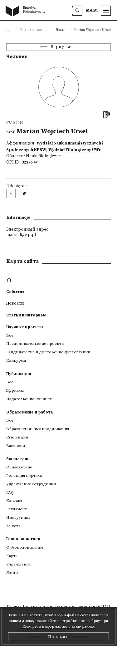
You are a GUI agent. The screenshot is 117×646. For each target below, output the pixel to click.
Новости (15, 303)
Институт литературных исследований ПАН (66, 606)
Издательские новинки (29, 398)
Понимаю (58, 636)
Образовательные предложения (37, 428)
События (15, 291)
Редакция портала (24, 475)
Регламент (16, 509)
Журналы (15, 390)
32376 (27, 162)
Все (9, 335)
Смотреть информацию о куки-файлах (58, 626)
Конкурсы (16, 360)
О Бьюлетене (19, 467)
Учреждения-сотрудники (31, 484)
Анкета (13, 525)
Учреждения (18, 564)
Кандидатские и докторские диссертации (48, 352)
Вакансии (15, 445)
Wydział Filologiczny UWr (74, 150)
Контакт (14, 500)
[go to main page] (26, 11)
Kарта (11, 555)
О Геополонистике (24, 547)
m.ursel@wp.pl (21, 234)
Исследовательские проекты (35, 343)
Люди (61, 30)
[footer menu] (9, 280)
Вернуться (62, 47)
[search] (77, 11)
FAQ (10, 492)
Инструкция (18, 517)
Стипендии (17, 437)
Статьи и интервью (26, 315)
